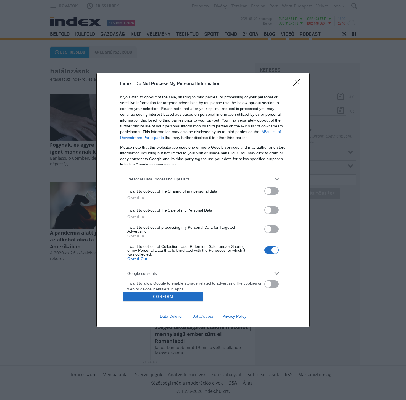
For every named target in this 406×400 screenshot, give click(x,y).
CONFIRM (163, 296)
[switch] (271, 191)
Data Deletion (172, 316)
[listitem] (203, 179)
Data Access (203, 316)
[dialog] (203, 200)
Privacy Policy (234, 316)
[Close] (298, 84)
